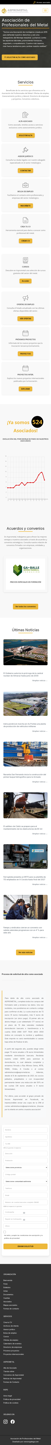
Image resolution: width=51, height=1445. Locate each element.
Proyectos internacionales (13, 1354)
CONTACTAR (25, 171)
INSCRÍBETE (25, 206)
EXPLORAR (25, 389)
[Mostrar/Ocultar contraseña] (24, 1213)
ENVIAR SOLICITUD (25, 1246)
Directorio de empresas (12, 1347)
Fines (5, 1284)
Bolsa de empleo (10, 1333)
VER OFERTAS (25, 319)
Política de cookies (10, 1403)
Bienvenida (7, 1280)
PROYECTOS (25, 354)
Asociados (7, 1302)
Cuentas (6, 1298)
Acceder (25, 281)
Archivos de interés (11, 1326)
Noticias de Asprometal (12, 1378)
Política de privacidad (11, 1399)
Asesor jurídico (9, 1329)
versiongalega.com (31, 1442)
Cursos (6, 1336)
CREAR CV (25, 241)
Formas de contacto (11, 1309)
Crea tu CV (7, 1322)
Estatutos (6, 1287)
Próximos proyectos (11, 1351)
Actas (5, 1291)
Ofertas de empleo (10, 1340)
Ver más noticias (25, 952)
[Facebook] (13, 1423)
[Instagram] (5, 1423)
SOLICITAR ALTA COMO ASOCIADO (20, 57)
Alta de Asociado (10, 1368)
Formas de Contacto (11, 1382)
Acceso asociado (43, 2)
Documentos (8, 1294)
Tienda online (8, 1371)
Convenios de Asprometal (13, 1375)
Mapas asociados (10, 1305)
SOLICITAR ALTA (25, 135)
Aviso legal (7, 1396)
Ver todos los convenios (25, 606)
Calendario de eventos (12, 1344)
